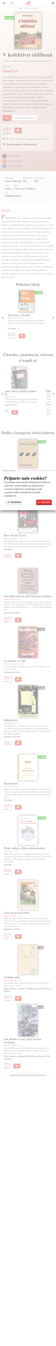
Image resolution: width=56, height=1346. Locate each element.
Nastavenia (15, 502)
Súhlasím (45, 502)
